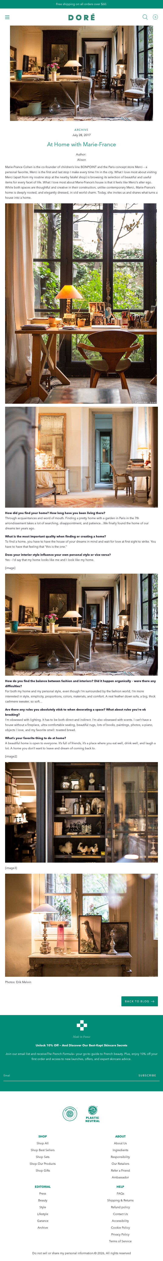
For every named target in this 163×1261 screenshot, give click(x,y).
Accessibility (120, 1221)
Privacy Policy (120, 1234)
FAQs (120, 1194)
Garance (42, 1221)
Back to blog (137, 1001)
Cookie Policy (120, 1228)
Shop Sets (42, 1157)
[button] (7, 17)
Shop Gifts (43, 1171)
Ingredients (120, 1150)
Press (42, 1194)
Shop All (43, 1143)
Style (42, 1207)
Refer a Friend (120, 1171)
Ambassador (120, 1177)
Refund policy (120, 1207)
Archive (43, 1228)
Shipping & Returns (120, 1200)
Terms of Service (120, 1241)
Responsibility (120, 1157)
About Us (120, 1143)
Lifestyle (42, 1214)
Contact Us (120, 1214)
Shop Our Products (43, 1164)
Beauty (42, 1200)
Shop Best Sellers (43, 1150)
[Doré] (82, 17)
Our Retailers (120, 1164)
